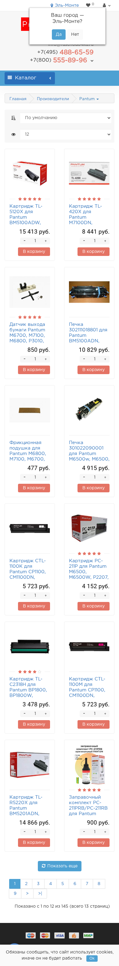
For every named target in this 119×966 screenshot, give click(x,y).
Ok (92, 958)
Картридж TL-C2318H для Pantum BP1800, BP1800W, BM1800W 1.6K (28, 690)
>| (40, 893)
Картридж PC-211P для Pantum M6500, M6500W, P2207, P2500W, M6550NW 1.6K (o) (89, 577)
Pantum (87, 99)
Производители (53, 99)
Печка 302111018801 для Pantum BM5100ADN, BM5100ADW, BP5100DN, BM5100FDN (88, 341)
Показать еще (62, 866)
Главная (18, 99)
